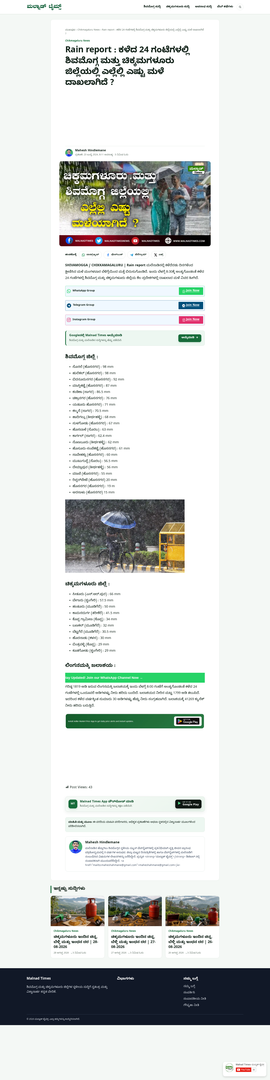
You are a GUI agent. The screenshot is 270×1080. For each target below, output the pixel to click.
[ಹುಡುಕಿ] (240, 7)
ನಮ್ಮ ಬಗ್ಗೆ (189, 987)
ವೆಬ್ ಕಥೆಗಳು (225, 7)
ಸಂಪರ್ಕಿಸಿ (189, 993)
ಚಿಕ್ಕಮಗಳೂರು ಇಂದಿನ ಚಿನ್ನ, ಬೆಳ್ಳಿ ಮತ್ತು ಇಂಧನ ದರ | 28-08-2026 (76, 942)
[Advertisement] (135, 117)
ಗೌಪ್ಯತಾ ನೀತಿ (191, 1006)
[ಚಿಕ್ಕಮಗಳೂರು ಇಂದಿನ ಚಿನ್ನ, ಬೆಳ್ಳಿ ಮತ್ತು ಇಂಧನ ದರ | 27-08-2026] (135, 911)
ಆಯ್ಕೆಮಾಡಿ (189, 338)
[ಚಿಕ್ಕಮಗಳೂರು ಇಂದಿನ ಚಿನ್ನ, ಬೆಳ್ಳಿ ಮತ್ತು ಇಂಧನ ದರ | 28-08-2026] (78, 911)
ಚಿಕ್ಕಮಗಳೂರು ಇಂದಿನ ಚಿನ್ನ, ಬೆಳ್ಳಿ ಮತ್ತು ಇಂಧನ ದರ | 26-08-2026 (190, 942)
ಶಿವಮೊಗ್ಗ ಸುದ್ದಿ (152, 7)
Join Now (192, 291)
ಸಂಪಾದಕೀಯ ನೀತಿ (194, 999)
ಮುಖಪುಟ (70, 30)
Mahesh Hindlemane (90, 151)
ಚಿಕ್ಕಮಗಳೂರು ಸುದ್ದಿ (178, 7)
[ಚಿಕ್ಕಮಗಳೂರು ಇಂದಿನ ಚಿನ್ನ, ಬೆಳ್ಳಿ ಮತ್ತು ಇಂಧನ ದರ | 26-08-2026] (192, 911)
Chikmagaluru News (89, 30)
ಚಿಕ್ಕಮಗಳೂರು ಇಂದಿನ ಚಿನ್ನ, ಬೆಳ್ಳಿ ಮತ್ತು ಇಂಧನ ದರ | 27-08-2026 (133, 942)
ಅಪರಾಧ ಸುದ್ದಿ (203, 7)
